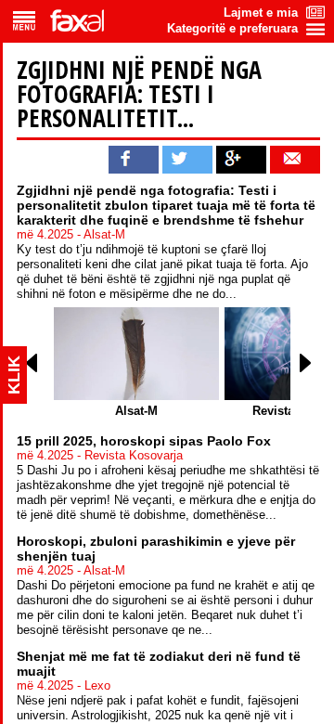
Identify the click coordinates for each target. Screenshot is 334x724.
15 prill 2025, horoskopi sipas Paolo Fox (144, 440)
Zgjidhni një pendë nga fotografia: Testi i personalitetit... (139, 94)
